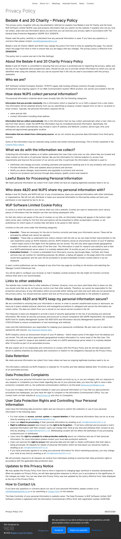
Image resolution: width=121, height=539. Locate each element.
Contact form (54, 491)
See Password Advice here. (40, 330)
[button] (117, 3)
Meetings (56, 3)
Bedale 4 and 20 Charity (15, 3)
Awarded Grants (70, 3)
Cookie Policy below (15, 144)
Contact (90, 3)
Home (34, 3)
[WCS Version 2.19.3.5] (18, 528)
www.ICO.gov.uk (43, 395)
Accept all (59, 530)
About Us (44, 3)
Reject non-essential (78, 530)
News (81, 3)
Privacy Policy (44, 530)
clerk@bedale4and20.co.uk (45, 41)
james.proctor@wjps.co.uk (92, 385)
